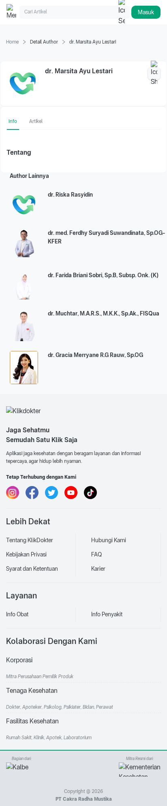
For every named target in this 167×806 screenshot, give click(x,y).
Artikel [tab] (36, 121)
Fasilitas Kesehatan (32, 721)
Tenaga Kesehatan (32, 690)
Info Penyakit (106, 614)
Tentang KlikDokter (29, 540)
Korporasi (19, 660)
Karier (98, 568)
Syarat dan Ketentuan (32, 568)
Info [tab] (13, 121)
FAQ (96, 554)
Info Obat (17, 614)
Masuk (146, 12)
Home (12, 42)
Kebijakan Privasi (26, 554)
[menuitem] (40, 540)
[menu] (41, 554)
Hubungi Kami (108, 540)
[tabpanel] (83, 153)
